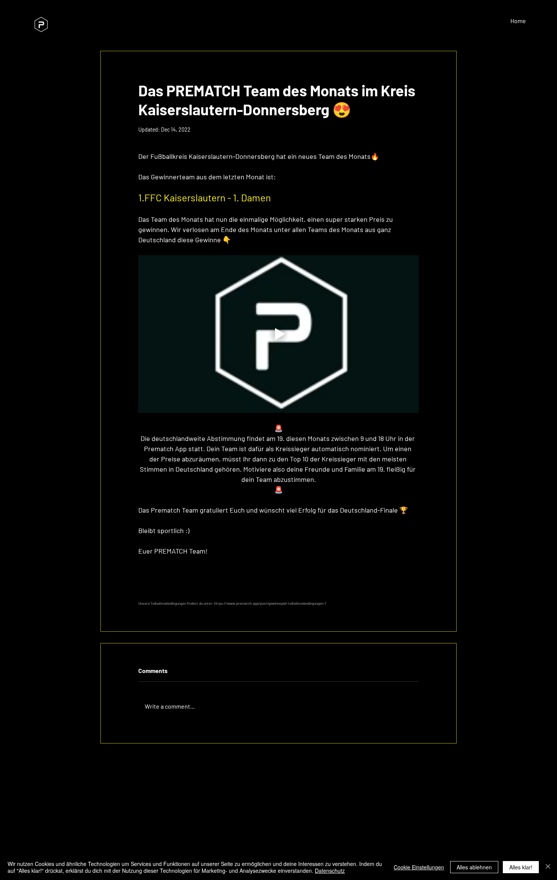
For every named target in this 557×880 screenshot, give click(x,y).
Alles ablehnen (474, 867)
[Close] (547, 867)
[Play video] (278, 334)
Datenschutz (330, 870)
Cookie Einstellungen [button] (419, 867)
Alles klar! (520, 867)
